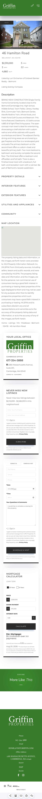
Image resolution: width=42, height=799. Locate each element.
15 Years (21, 587)
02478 (5, 326)
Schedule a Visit (28, 463)
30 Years (12, 587)
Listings (11, 323)
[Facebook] (18, 775)
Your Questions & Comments (16, 502)
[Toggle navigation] (38, 6)
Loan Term (11, 581)
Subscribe (21, 442)
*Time (8, 494)
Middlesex (25, 323)
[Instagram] (23, 775)
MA (18, 323)
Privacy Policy (23, 434)
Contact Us (9, 374)
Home (4, 323)
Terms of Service (15, 558)
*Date (8, 485)
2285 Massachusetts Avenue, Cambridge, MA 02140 (21, 757)
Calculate (21, 626)
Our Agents (17, 374)
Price (8, 595)
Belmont (35, 323)
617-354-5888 (14, 360)
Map (21, 767)
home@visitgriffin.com (21, 748)
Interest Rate (11, 614)
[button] (3, 35)
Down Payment (12, 605)
